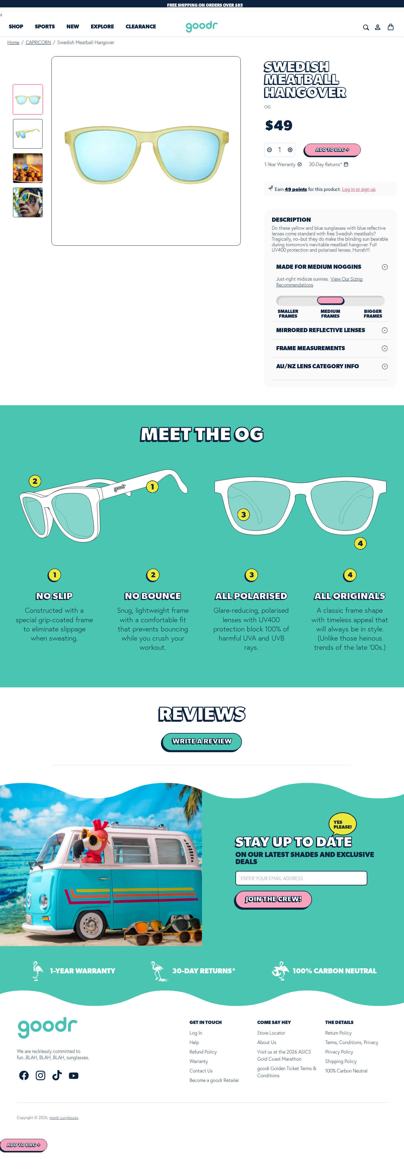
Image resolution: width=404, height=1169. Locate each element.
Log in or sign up (359, 189)
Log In (196, 1033)
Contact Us (201, 1071)
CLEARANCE (141, 27)
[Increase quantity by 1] (290, 150)
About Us (266, 1042)
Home (13, 42)
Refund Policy (203, 1052)
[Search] (277, 26)
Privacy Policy (339, 1052)
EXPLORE (102, 27)
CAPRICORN (38, 42)
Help (194, 1042)
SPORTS (45, 27)
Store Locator (271, 1033)
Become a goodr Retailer (214, 1080)
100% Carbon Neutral (346, 1071)
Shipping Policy (341, 1061)
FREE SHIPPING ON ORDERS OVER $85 (205, 5)
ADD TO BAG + (333, 149)
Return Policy (338, 1033)
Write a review (202, 741)
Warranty (199, 1061)
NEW (73, 27)
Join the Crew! (274, 899)
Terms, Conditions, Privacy (351, 1042)
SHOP (16, 27)
